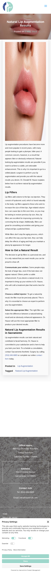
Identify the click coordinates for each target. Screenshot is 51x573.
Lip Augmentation (25, 366)
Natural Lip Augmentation (26, 371)
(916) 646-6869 (11, 355)
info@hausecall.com (29, 498)
